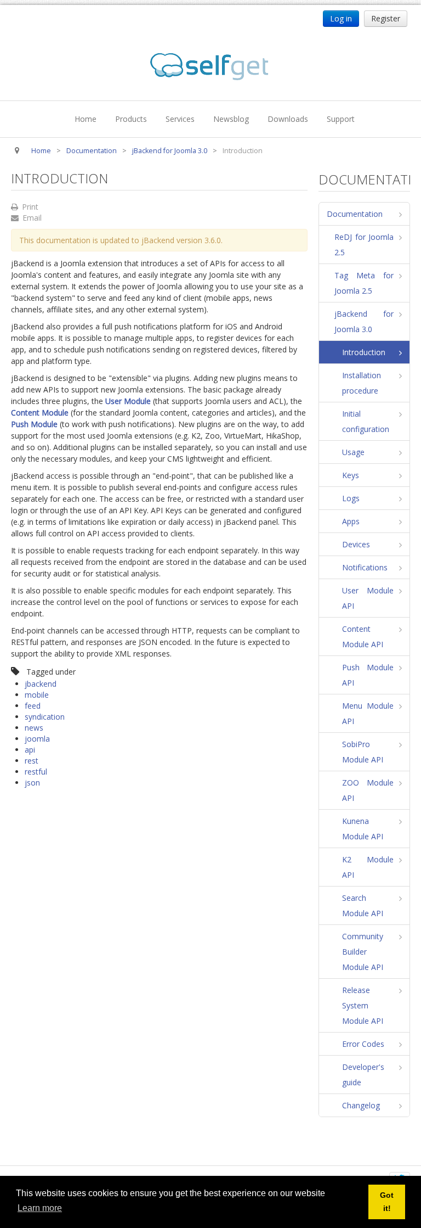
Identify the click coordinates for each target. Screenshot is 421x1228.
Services (180, 119)
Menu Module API (368, 713)
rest (31, 760)
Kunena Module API (362, 829)
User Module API (368, 598)
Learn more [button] (40, 1208)
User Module (128, 401)
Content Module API (362, 636)
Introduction (363, 352)
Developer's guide (363, 1074)
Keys (350, 475)
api (30, 749)
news (34, 727)
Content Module (40, 412)
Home (85, 119)
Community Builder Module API (362, 951)
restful (36, 771)
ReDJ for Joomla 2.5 (364, 244)
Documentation (355, 214)
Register (385, 18)
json (32, 782)
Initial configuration (365, 421)
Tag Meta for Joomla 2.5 (364, 283)
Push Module (34, 424)
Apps (351, 521)
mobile (37, 694)
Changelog (361, 1105)
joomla (37, 738)
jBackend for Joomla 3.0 (364, 321)
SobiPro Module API (362, 752)
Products (131, 119)
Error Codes (363, 1044)
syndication (45, 716)
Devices (356, 544)
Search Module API (362, 905)
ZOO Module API (368, 790)
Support (341, 119)
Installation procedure (361, 383)
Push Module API (368, 675)
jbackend (40, 684)
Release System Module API (362, 1005)
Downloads (288, 119)
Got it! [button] (387, 1202)
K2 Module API (368, 867)
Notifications (365, 567)
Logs (351, 498)
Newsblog (231, 119)
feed (33, 705)
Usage (353, 452)
